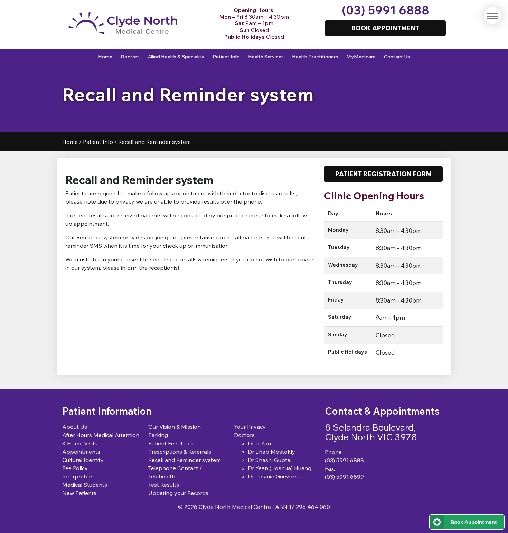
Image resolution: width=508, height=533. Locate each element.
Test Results (163, 484)
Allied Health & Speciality (176, 56)
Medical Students (84, 484)
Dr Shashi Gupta (269, 459)
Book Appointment (474, 522)
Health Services (266, 56)
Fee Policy (75, 468)
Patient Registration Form (383, 174)
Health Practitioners (315, 56)
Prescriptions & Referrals (179, 451)
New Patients (79, 493)
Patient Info (226, 56)
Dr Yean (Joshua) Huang (279, 468)
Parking (158, 435)
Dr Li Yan (259, 443)
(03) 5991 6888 (385, 10)
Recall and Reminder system (184, 459)
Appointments (81, 451)
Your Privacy (250, 426)
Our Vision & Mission (174, 426)
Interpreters (78, 476)
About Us (74, 426)
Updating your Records (178, 493)
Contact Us (397, 56)
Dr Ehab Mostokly (271, 451)
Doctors (130, 56)
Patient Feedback (171, 443)
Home (105, 56)
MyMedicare (361, 56)
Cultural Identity (83, 459)
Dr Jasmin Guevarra (274, 476)
